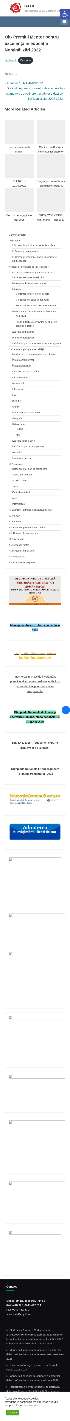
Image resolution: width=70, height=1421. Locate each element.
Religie (19, 429)
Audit (15, 498)
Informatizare (19, 504)
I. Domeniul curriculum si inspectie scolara (33, 245)
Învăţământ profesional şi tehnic (28, 446)
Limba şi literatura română (25, 371)
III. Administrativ (17, 464)
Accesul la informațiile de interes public (29, 267)
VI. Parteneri (15, 521)
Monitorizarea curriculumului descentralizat (34, 354)
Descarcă (25, 60)
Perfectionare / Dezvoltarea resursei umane (34, 311)
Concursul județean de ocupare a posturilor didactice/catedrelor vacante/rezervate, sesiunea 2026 (35, 1354)
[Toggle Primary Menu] (64, 21)
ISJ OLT (30, 6)
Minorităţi (17, 452)
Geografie (17, 418)
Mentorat (16, 289)
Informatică (18, 389)
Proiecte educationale (23, 337)
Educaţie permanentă (23, 332)
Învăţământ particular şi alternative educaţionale (36, 343)
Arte (18, 435)
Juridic (15, 486)
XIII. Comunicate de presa (22, 562)
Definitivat (21, 316)
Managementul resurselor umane (29, 283)
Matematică (18, 383)
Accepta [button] (12, 1412)
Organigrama (15, 240)
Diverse (13, 74)
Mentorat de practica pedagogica (32, 300)
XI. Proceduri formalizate (21, 550)
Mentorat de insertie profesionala (32, 294)
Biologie (16, 401)
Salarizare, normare (22, 474)
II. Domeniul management (25, 251)
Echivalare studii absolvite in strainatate (36, 305)
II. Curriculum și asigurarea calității (26, 349)
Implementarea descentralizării (28, 277)
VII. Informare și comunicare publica (27, 527)
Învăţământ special (21, 458)
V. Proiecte (14, 516)
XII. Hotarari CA (17, 556)
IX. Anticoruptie (16, 539)
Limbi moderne (20, 377)
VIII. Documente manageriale (23, 533)
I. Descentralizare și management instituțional (32, 272)
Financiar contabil (21, 492)
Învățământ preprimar (23, 360)
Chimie (16, 406)
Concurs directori (17, 235)
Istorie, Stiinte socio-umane (26, 412)
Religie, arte (18, 424)
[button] (65, 14)
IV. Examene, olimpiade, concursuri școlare (31, 510)
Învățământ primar (21, 366)
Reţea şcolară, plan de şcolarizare (29, 469)
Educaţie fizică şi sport (23, 441)
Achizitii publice (20, 480)
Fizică (15, 395)
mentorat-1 (10, 60)
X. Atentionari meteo (19, 545)
